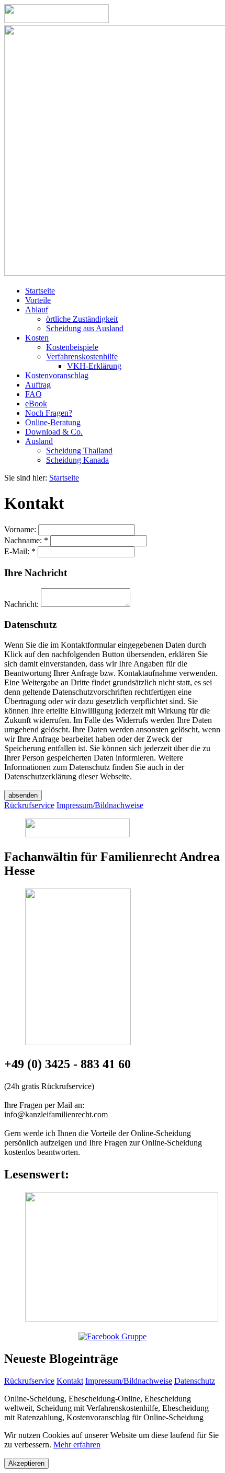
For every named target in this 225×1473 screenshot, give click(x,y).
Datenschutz (194, 1380)
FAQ (33, 394)
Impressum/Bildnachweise (128, 1380)
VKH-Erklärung (94, 365)
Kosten (37, 337)
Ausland (39, 441)
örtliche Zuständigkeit (82, 318)
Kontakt (70, 1380)
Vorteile (38, 300)
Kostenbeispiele (72, 347)
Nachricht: (21, 604)
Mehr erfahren (76, 1444)
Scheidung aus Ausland (84, 328)
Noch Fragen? (48, 412)
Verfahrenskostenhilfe (82, 356)
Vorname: (20, 529)
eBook (36, 403)
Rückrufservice (29, 1380)
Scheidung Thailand (79, 450)
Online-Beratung (53, 422)
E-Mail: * (20, 551)
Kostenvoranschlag (56, 375)
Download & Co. (54, 431)
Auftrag (38, 384)
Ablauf (36, 309)
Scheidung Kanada (77, 459)
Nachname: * (26, 540)
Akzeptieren (26, 1463)
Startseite (40, 290)
